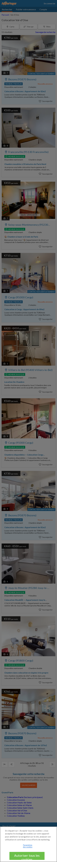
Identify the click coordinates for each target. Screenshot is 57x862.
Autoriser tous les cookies (27, 857)
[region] (28, 844)
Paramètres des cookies (27, 846)
